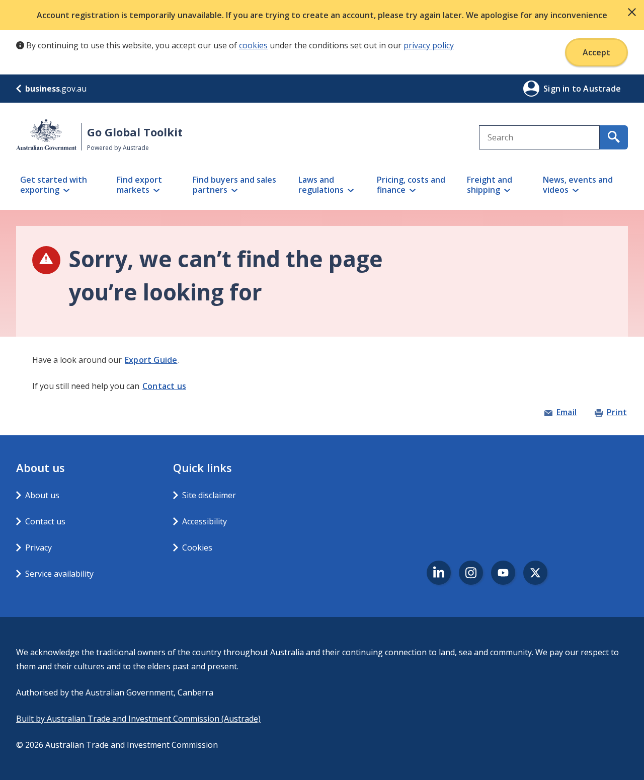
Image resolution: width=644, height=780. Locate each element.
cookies (253, 45)
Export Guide (151, 359)
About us (42, 495)
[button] (632, 12)
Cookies (197, 547)
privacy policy (429, 45)
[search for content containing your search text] (614, 137)
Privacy (38, 547)
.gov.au (56, 88)
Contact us (164, 386)
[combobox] (539, 137)
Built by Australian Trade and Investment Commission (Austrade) (138, 718)
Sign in (557, 88)
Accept (596, 52)
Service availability (59, 573)
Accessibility (204, 521)
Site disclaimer (209, 495)
